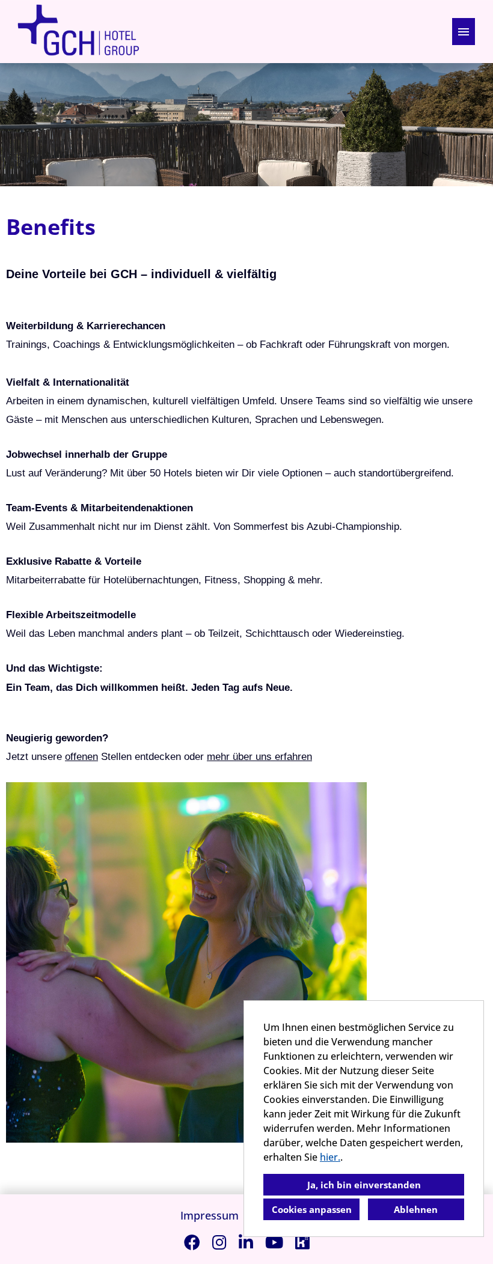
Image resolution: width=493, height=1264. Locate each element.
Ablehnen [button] (416, 1209)
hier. (330, 1157)
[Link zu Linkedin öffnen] (246, 1242)
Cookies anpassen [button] (312, 1209)
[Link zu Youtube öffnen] (274, 1242)
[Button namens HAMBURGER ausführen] (463, 31)
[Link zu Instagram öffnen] (219, 1242)
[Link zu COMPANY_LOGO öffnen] (78, 31)
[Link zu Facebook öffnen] (192, 1242)
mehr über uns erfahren (259, 756)
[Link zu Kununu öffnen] (302, 1242)
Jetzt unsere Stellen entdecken (93, 756)
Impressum (209, 1215)
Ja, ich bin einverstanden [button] (364, 1185)
